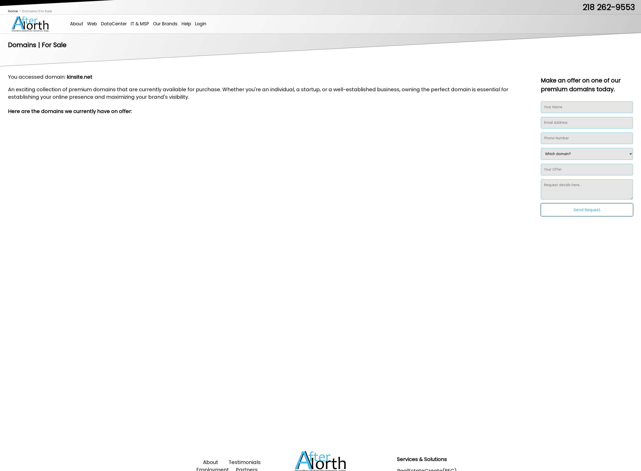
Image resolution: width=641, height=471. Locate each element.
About (76, 24)
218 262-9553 (609, 7)
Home (13, 11)
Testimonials (245, 462)
